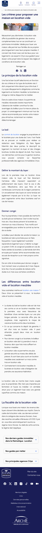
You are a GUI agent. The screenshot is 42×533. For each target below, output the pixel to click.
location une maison (31, 290)
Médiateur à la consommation (21, 503)
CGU (21, 496)
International (21, 507)
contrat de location (11, 134)
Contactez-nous (33, 475)
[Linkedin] (25, 71)
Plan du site (31, 471)
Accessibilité (21, 510)
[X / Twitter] (21, 71)
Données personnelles (21, 500)
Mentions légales (21, 492)
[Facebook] (17, 71)
